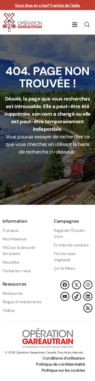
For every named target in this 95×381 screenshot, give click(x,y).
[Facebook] (64, 284)
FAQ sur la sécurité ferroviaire (19, 250)
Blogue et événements (22, 301)
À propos (10, 230)
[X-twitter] (76, 284)
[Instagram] (87, 284)
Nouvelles (11, 262)
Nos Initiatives (15, 239)
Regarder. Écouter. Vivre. (69, 233)
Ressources (13, 293)
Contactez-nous (17, 270)
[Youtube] (64, 296)
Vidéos (9, 310)
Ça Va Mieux (64, 268)
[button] (74, 24)
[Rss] (87, 308)
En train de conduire (71, 245)
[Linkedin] (87, 296)
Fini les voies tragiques (64, 256)
